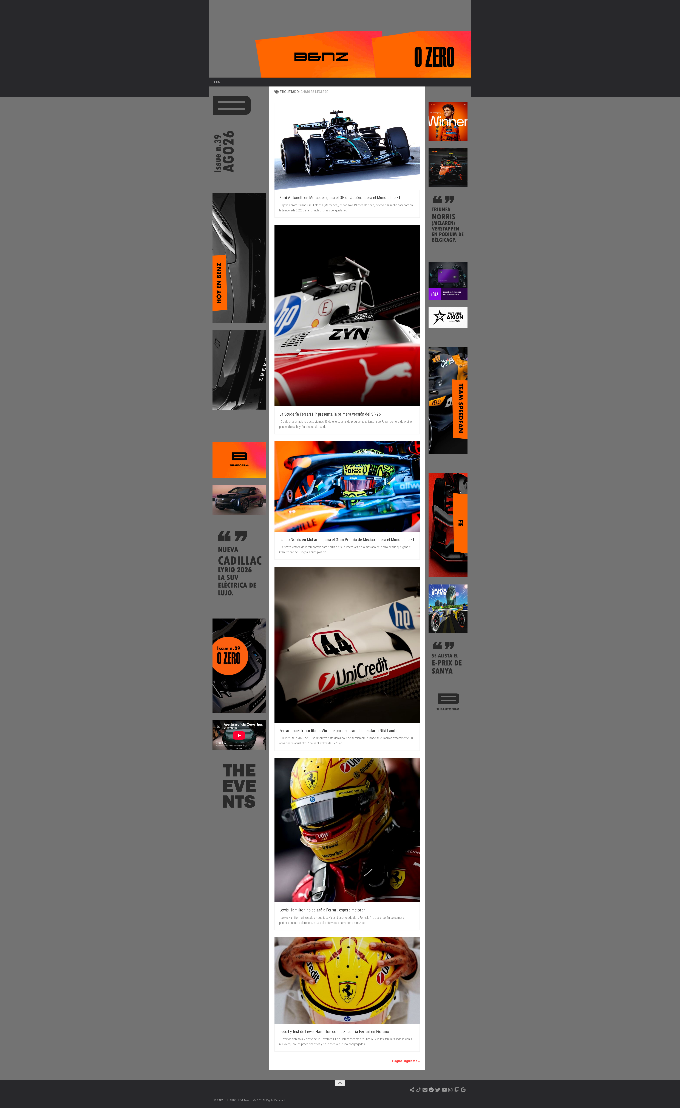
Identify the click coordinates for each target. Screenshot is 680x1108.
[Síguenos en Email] (425, 1089)
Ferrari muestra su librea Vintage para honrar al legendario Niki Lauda (338, 730)
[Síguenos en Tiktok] (418, 1089)
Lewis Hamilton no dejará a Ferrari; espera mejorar (322, 910)
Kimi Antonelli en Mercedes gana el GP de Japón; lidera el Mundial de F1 (340, 197)
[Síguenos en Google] (463, 1089)
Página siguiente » (406, 1061)
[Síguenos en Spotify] (431, 1089)
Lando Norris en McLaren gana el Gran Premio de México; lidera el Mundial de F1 (347, 539)
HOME (218, 82)
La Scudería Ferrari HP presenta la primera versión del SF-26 (330, 414)
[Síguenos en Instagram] (450, 1089)
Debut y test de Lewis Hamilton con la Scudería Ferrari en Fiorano (334, 1031)
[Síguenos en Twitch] (456, 1089)
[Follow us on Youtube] (444, 1089)
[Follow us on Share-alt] (412, 1089)
